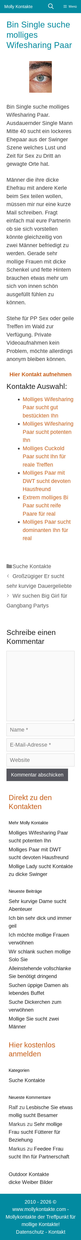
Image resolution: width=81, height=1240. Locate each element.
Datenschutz (30, 1232)
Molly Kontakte (18, 6)
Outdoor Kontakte (29, 1174)
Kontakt (56, 1232)
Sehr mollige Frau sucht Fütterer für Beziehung (35, 1132)
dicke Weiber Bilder (31, 1182)
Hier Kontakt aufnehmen (40, 374)
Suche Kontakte (32, 566)
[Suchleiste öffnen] (51, 6)
